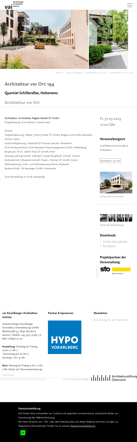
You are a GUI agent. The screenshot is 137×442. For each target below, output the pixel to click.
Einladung (109, 245)
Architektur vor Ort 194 (121, 72)
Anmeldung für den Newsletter (111, 319)
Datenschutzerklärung (83, 425)
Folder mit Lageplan (115, 241)
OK (23, 432)
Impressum (8, 374)
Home (59, 72)
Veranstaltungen (74, 72)
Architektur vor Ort (95, 72)
